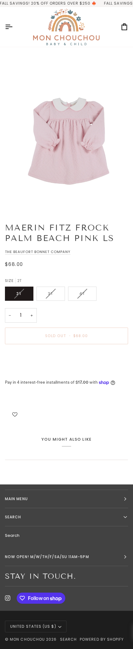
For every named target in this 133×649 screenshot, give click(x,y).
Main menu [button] (16, 498)
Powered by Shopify (102, 639)
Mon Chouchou (27, 639)
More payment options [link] (28, 372)
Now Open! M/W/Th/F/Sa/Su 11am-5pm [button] (47, 556)
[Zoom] (66, 139)
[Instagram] (8, 598)
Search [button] (13, 517)
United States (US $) (33, 626)
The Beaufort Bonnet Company (38, 251)
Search (12, 535)
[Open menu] (14, 27)
